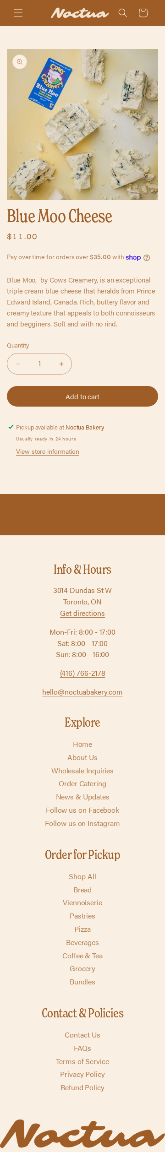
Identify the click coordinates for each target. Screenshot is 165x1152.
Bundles (82, 981)
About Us (82, 757)
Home (83, 744)
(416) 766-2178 (82, 673)
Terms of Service (82, 1061)
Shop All (82, 876)
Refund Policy (82, 1087)
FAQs (83, 1048)
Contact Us (82, 1034)
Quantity (17, 345)
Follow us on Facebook (82, 809)
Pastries (82, 915)
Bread (82, 889)
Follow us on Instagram (82, 823)
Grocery (82, 968)
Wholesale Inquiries (82, 770)
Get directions (82, 613)
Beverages (82, 942)
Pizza (82, 929)
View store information (47, 451)
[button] (18, 13)
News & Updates (83, 796)
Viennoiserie (82, 902)
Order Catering (82, 783)
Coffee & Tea (82, 955)
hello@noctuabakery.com (82, 691)
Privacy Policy (82, 1074)
